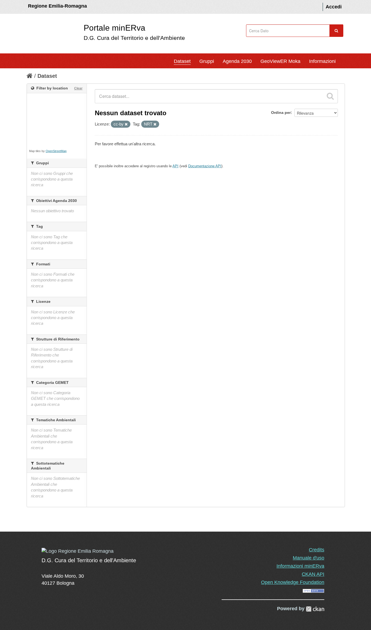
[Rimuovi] (126, 124)
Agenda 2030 (237, 61)
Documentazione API (204, 166)
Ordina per (281, 112)
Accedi (334, 6)
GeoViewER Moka (280, 61)
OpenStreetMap (56, 151)
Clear (78, 88)
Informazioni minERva (300, 566)
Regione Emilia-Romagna (57, 6)
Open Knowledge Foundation (292, 582)
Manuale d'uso (308, 558)
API (175, 166)
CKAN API (313, 574)
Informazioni (322, 61)
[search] (330, 96)
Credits (316, 549)
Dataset (182, 61)
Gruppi (206, 61)
